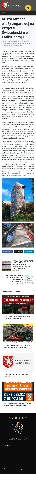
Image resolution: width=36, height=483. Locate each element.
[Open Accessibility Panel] (28, 8)
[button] (3, 13)
